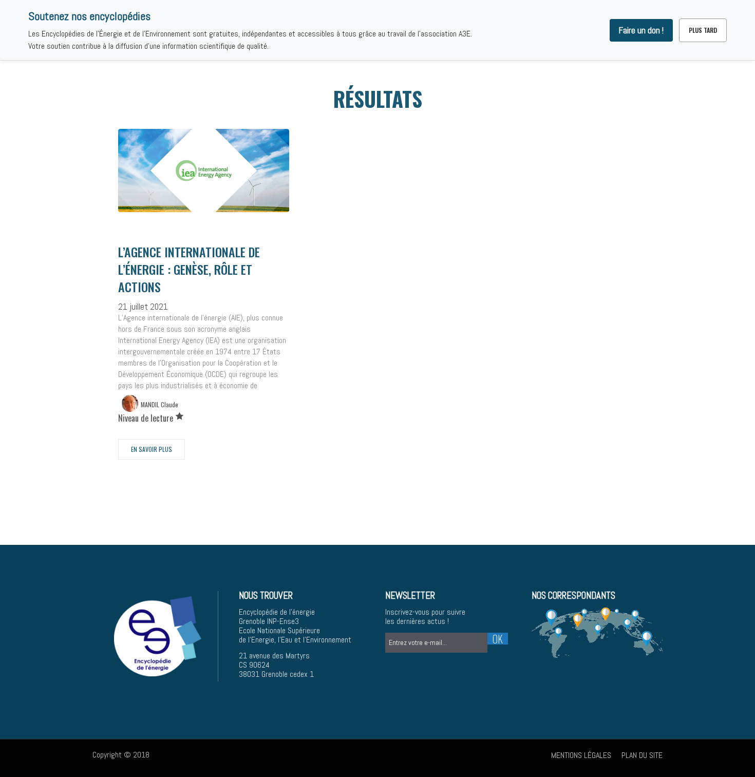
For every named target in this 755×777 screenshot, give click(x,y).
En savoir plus (151, 449)
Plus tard (703, 30)
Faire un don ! (641, 30)
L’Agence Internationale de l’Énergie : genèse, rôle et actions (189, 269)
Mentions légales (581, 755)
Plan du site (642, 755)
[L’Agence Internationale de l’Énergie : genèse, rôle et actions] (203, 170)
